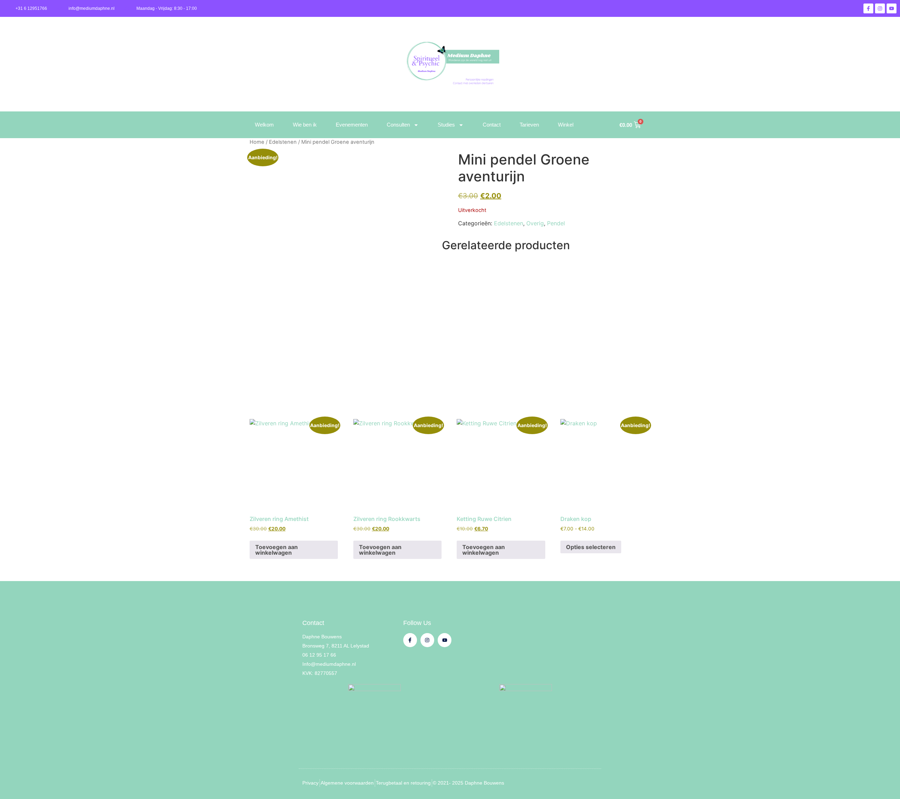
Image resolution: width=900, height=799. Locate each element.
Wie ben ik (305, 125)
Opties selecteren (591, 546)
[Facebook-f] (868, 8)
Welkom (264, 125)
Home (257, 142)
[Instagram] (880, 8)
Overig (535, 223)
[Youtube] (891, 8)
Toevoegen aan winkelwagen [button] (276, 549)
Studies (446, 125)
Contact (492, 125)
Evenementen (352, 125)
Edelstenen (283, 142)
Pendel (556, 223)
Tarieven (529, 125)
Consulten (398, 125)
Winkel (565, 125)
